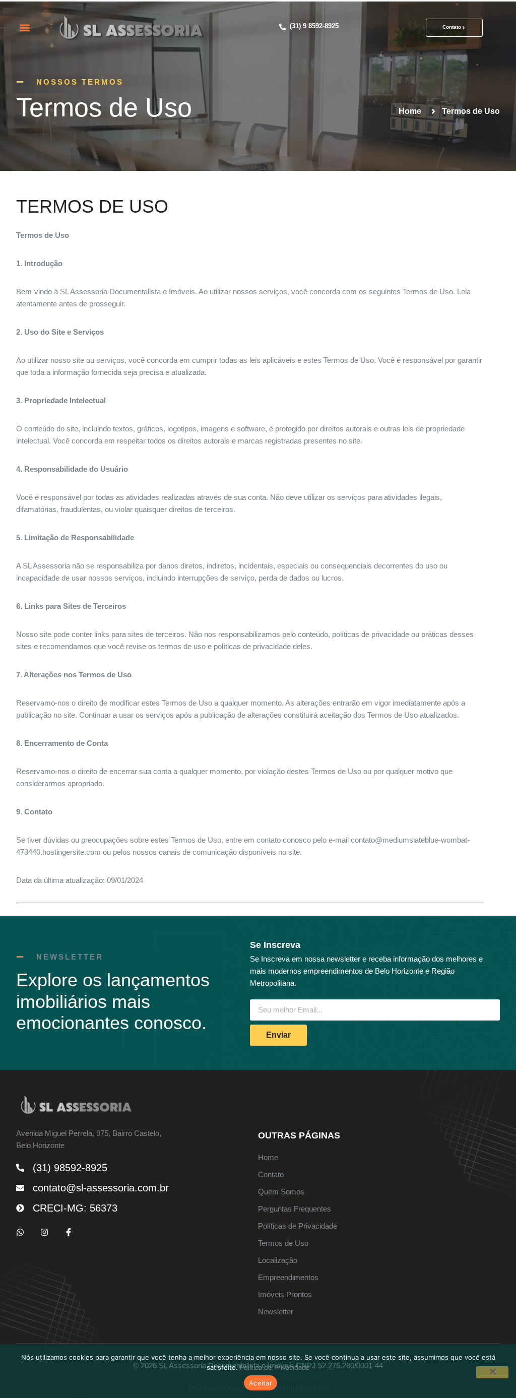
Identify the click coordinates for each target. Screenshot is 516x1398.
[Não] (492, 1372)
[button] (24, 28)
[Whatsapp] (20, 1232)
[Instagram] (44, 1232)
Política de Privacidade (275, 1367)
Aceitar (260, 1383)
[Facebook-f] (68, 1232)
